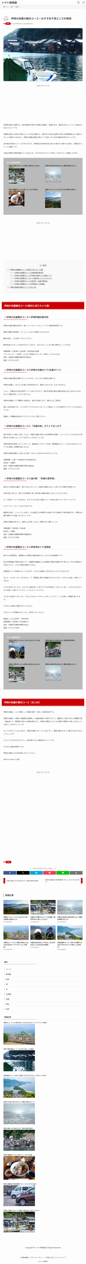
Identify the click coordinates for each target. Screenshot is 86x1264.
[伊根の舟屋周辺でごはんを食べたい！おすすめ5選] (25, 200)
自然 (7, 1009)
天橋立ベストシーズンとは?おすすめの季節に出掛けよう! (60, 190)
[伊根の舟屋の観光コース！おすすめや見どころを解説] (43, 1062)
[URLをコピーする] (76, 873)
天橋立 (8, 23)
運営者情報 (24, 1257)
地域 (7, 979)
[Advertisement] (43, 102)
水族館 (8, 994)
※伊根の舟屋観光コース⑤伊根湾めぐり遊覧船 (29, 284)
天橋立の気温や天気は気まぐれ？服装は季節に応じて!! (60, 165)
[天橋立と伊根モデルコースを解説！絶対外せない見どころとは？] (25, 178)
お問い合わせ (50, 1257)
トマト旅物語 (9, 2)
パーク (8, 969)
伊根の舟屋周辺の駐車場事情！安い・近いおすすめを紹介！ (20, 1184)
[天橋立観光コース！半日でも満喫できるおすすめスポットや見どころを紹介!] (43, 1088)
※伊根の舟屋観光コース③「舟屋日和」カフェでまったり (33, 278)
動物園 (8, 974)
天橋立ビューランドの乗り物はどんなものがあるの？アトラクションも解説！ (25, 1022)
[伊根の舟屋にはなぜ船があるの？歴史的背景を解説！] (61, 651)
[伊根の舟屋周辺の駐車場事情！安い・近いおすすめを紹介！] (43, 1197)
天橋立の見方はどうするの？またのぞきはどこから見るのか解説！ (24, 641)
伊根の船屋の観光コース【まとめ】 (23, 287)
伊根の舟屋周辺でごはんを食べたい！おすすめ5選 (23, 189)
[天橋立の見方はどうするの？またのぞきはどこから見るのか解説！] (25, 652)
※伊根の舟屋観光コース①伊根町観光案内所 (28, 272)
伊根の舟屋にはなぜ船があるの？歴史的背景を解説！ (60, 640)
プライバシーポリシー (37, 1257)
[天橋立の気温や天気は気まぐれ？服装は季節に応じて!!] (61, 176)
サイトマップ (60, 1257)
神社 (7, 1004)
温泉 (7, 999)
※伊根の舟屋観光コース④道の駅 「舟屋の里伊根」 (31, 281)
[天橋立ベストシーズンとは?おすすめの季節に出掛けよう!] (61, 201)
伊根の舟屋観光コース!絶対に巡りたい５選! (26, 269)
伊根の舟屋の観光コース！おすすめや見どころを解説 (18, 1049)
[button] (9, 873)
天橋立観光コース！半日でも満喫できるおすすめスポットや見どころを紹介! (24, 1075)
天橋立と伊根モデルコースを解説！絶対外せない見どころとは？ (24, 166)
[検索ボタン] (78, 2)
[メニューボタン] (83, 2)
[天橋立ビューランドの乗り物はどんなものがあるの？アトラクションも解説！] (43, 1035)
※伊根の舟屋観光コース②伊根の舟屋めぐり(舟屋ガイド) (33, 275)
